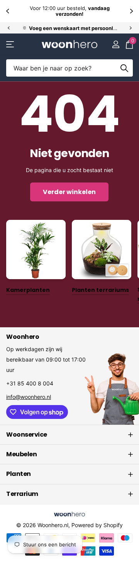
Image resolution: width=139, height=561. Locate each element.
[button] (8, 11)
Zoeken (124, 68)
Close (69, 434)
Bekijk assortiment (10, 44)
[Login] (115, 44)
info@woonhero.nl (28, 397)
